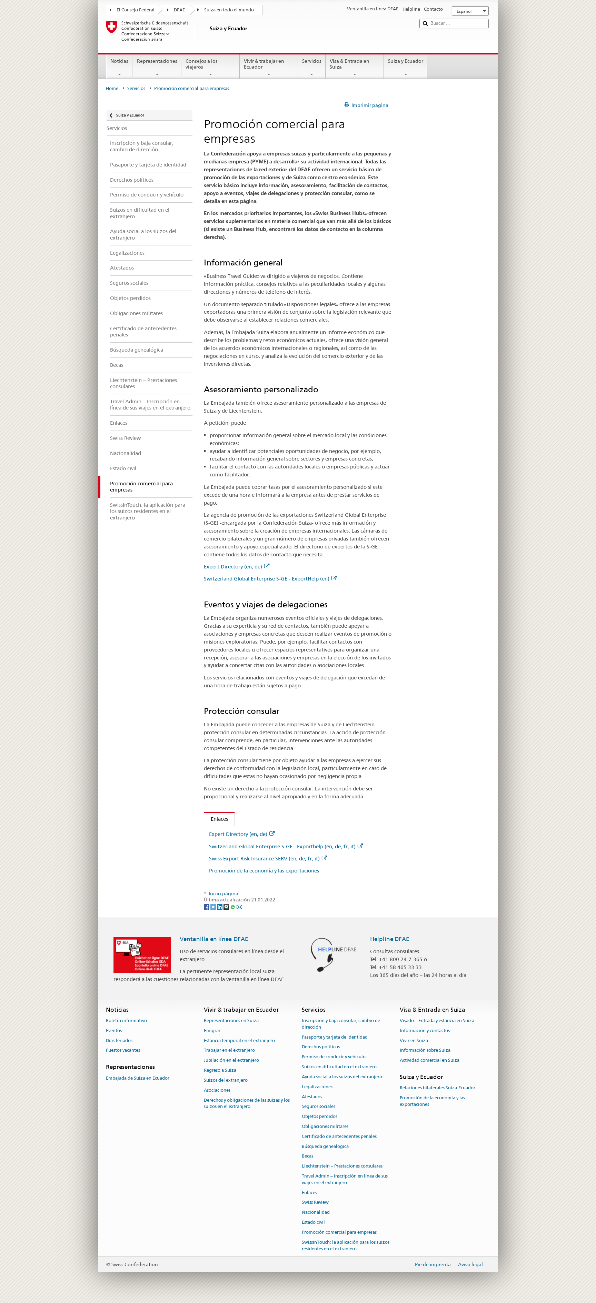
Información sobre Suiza (425, 1050)
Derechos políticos (321, 1047)
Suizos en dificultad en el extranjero (339, 1066)
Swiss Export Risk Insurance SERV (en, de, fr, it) (264, 858)
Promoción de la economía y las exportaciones (264, 870)
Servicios (311, 61)
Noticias (119, 61)
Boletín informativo (126, 1020)
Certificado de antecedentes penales (339, 1136)
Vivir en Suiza (414, 1040)
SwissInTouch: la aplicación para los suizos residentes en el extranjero (345, 1245)
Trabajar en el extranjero (229, 1050)
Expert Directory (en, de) (233, 566)
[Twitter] (213, 906)
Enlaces (216, 819)
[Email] (239, 906)
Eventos (114, 1030)
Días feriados (119, 1040)
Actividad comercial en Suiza (429, 1060)
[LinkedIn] (220, 906)
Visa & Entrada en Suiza (349, 64)
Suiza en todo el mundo (229, 9)
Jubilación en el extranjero (231, 1060)
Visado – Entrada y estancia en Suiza (437, 1020)
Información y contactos (425, 1030)
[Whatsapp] (233, 906)
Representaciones (157, 61)
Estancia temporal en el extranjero (239, 1040)
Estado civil (313, 1222)
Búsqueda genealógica (325, 1146)
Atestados (312, 1096)
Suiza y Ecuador (405, 61)
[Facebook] (207, 906)
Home (112, 88)
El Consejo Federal (136, 9)
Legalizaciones (317, 1086)
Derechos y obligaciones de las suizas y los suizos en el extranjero (247, 1103)
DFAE (179, 9)
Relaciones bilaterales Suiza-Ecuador (437, 1088)
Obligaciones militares (325, 1126)
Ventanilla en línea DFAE (214, 939)
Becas (307, 1156)
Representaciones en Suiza (231, 1020)
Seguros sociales (318, 1106)
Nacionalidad (316, 1212)
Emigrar (212, 1030)
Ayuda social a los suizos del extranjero (342, 1076)
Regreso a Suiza (220, 1070)
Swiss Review (315, 1202)
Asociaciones (217, 1090)
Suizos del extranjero (226, 1080)
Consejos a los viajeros (202, 64)
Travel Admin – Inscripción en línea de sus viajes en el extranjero (345, 1179)
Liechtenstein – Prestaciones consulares (342, 1166)
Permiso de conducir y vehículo (334, 1057)
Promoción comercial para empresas (339, 1232)
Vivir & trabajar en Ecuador (264, 64)
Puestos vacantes (123, 1050)
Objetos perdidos (319, 1116)
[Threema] (226, 906)
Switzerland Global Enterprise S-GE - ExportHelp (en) (266, 578)
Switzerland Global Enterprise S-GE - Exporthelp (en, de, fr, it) (282, 846)
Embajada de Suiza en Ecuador (137, 1078)
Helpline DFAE (389, 939)
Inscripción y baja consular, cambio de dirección (341, 1024)
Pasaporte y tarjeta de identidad (335, 1037)
